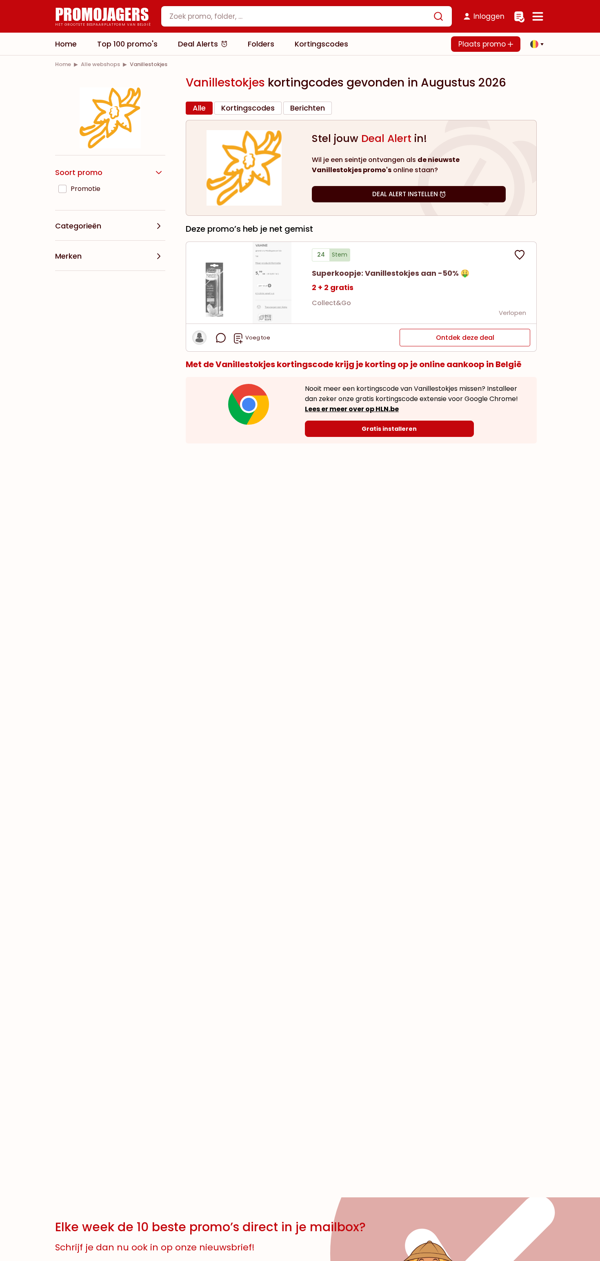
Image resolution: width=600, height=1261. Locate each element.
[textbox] (299, 16)
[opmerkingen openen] (221, 338)
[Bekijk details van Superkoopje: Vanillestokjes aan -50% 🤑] (244, 283)
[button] (534, 44)
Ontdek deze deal (465, 337)
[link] (63, 64)
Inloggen (488, 16)
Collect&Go (331, 303)
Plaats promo (483, 44)
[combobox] (306, 16)
